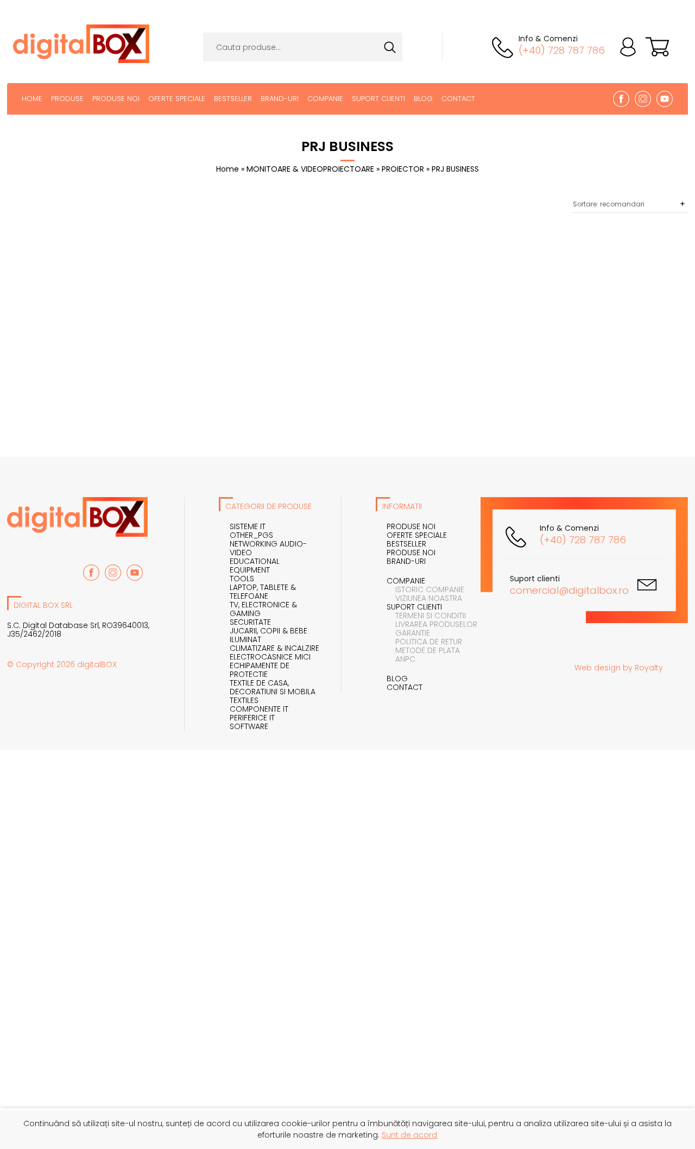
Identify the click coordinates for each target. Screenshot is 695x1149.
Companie (325, 98)
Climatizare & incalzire (274, 648)
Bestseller (406, 543)
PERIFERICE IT (252, 717)
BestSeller (233, 98)
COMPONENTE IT (259, 709)
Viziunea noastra (424, 598)
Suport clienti (378, 98)
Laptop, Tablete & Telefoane (263, 591)
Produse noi (116, 98)
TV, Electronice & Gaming (263, 609)
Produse (67, 98)
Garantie (408, 633)
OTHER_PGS (251, 535)
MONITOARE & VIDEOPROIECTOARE (311, 169)
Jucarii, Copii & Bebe (268, 630)
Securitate (250, 622)
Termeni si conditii (426, 615)
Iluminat (245, 639)
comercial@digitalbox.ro (569, 590)
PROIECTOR (404, 169)
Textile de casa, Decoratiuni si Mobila (272, 687)
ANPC (401, 659)
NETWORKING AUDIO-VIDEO (268, 548)
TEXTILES (244, 700)
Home (32, 98)
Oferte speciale (176, 98)
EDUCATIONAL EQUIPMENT (255, 565)
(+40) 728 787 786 (562, 50)
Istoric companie (425, 589)
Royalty (649, 667)
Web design (597, 667)
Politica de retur (424, 641)
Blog (423, 98)
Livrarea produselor (432, 624)
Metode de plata (423, 650)
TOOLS (242, 578)
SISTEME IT (248, 526)
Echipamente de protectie (259, 670)
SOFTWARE (249, 726)
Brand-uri (280, 98)
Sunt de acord (409, 1134)
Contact (458, 98)
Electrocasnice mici (270, 656)
